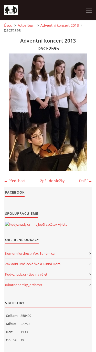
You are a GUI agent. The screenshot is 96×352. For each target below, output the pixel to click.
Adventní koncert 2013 (59, 25)
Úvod (8, 25)
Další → (85, 180)
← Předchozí (14, 180)
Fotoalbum (26, 25)
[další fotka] (84, 112)
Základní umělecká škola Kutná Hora (32, 264)
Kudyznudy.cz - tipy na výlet (26, 274)
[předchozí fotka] (12, 112)
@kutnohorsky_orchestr (23, 284)
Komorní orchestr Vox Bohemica (30, 253)
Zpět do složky (52, 180)
